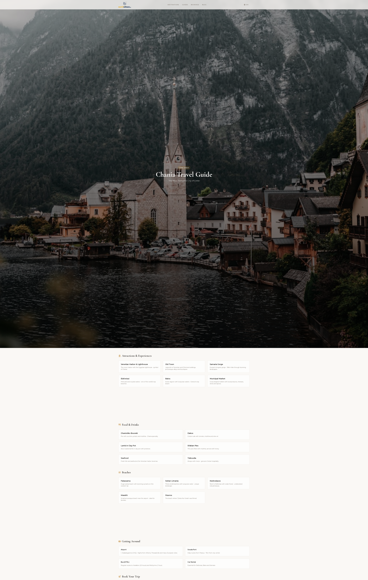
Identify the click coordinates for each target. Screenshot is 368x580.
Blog (204, 5)
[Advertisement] (184, 406)
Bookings (195, 5)
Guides (185, 5)
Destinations (173, 5)
